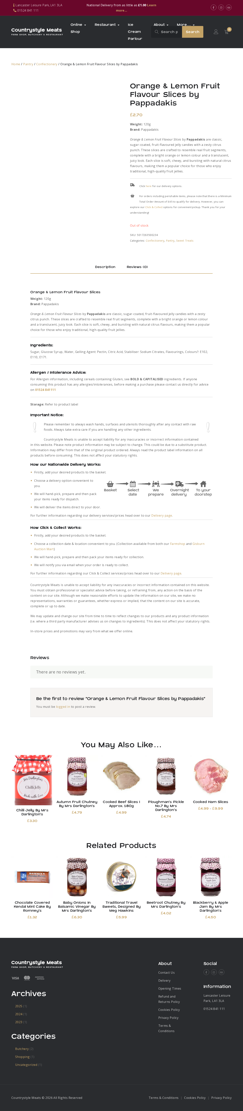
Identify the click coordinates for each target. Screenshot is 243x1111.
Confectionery (47, 64)
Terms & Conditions (164, 1098)
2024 (18, 1014)
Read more (210, 876)
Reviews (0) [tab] (137, 267)
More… (184, 25)
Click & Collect (154, 207)
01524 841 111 (214, 1009)
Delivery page (161, 515)
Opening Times (169, 988)
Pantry (28, 64)
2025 (18, 1006)
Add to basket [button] (32, 780)
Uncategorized (26, 1065)
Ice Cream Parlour (135, 32)
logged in (63, 707)
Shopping (22, 1057)
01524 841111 (45, 390)
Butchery (22, 1049)
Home (15, 64)
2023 (18, 1022)
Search (193, 32)
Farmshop (177, 544)
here (149, 186)
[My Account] (216, 32)
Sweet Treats (185, 240)
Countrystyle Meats (36, 30)
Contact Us (166, 972)
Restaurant (105, 25)
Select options (210, 776)
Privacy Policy (168, 1018)
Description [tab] (105, 267)
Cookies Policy (169, 1010)
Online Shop (76, 28)
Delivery (164, 980)
